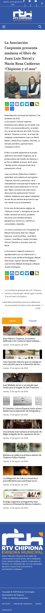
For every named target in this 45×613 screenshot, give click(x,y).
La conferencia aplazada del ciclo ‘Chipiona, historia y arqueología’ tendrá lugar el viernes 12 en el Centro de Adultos (23, 293)
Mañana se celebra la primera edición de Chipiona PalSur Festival (22, 456)
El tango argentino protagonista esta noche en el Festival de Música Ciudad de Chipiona (22, 503)
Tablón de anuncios (22, 604)
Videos (38, 604)
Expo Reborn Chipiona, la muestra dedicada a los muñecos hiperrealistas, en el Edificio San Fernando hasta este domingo (21, 339)
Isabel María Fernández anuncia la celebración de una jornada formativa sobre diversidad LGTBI (21, 305)
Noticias (6, 604)
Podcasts (7, 610)
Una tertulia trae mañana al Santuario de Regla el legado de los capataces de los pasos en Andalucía (22, 433)
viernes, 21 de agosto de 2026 (15, 345)
